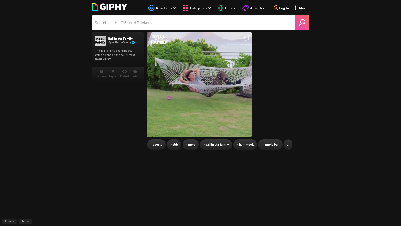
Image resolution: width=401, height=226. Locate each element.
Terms (25, 221)
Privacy (9, 221)
